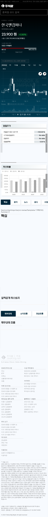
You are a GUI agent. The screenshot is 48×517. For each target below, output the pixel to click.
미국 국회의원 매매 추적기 (10, 394)
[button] (1, 143)
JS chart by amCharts (7, 98)
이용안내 (4, 450)
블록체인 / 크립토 (30, 399)
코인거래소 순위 (29, 407)
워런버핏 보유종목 (30, 371)
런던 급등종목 (5, 404)
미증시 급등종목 (6, 402)
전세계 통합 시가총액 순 (9, 389)
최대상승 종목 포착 (7, 399)
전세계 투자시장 (6, 368)
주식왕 (9, 6)
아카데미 (27, 381)
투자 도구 (4, 421)
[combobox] (15, 61)
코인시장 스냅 (28, 402)
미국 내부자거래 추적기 (9, 396)
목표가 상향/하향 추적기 (32, 373)
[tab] (5, 202)
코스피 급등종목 (6, 414)
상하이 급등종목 (6, 407)
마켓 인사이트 (5, 386)
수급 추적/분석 (29, 368)
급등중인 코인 (28, 409)
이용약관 (4, 455)
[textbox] (15, 61)
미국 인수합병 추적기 (8, 434)
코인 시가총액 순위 (30, 404)
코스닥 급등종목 (6, 417)
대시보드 (4, 437)
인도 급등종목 (5, 412)
